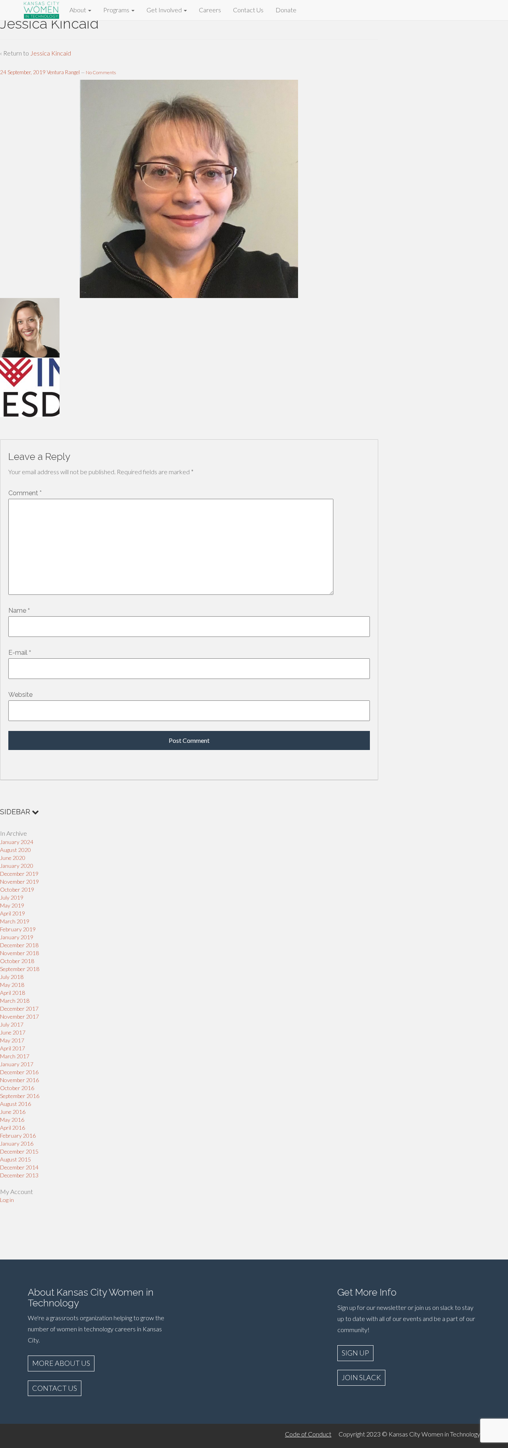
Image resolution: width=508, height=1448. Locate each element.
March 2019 (14, 921)
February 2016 (18, 1135)
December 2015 (19, 1151)
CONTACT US (54, 1388)
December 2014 (19, 1167)
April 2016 (12, 1127)
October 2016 (17, 1088)
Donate (285, 9)
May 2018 (12, 984)
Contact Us (248, 9)
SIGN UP (355, 1352)
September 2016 (19, 1095)
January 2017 (16, 1064)
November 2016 (19, 1080)
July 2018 (11, 976)
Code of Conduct (308, 1434)
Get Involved (164, 9)
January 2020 (16, 865)
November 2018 (19, 953)
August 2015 (15, 1159)
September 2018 (19, 968)
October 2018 (17, 961)
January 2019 (16, 937)
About (78, 9)
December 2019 (19, 873)
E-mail (17, 652)
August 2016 (15, 1103)
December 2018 (19, 945)
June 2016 (12, 1111)
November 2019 (19, 881)
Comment (25, 493)
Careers (210, 9)
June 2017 (12, 1032)
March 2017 (14, 1056)
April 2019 (12, 913)
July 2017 (11, 1024)
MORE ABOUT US (61, 1363)
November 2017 (19, 1016)
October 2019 (17, 889)
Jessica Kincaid (50, 53)
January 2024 (16, 841)
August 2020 (15, 849)
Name (17, 610)
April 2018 (12, 992)
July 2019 (11, 897)
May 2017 (12, 1040)
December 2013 (19, 1175)
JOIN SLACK (361, 1377)
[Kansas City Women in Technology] (42, 9)
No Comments (101, 72)
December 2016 (19, 1072)
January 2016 (16, 1143)
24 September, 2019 (23, 72)
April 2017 (12, 1048)
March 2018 (14, 1000)
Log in (7, 1199)
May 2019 (12, 905)
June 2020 (12, 857)
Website (20, 694)
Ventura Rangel (63, 72)
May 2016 (12, 1119)
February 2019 (18, 929)
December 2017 (19, 1008)
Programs (117, 9)
